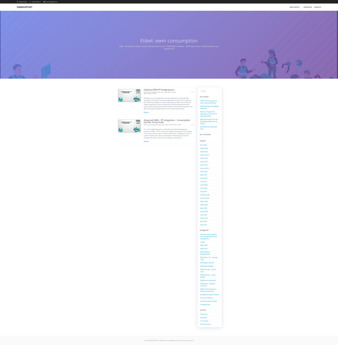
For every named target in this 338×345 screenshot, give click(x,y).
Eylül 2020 (203, 191)
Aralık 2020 (204, 185)
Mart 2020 (203, 208)
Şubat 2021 (204, 178)
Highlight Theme (175, 340)
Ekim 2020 (203, 188)
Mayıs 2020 (204, 201)
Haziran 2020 (204, 198)
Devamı (146, 112)
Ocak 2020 (203, 215)
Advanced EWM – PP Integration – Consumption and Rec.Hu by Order (167, 121)
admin (149, 92)
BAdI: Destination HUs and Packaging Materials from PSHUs (209, 121)
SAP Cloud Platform (206, 298)
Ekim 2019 (203, 221)
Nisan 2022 (204, 158)
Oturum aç (203, 314)
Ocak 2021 (203, 182)
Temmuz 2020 (205, 195)
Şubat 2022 (204, 162)
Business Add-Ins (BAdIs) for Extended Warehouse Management (208, 236)
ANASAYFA (317, 7)
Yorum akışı (204, 321)
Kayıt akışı (203, 318)
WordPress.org (205, 324)
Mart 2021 (203, 175)
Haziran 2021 (204, 168)
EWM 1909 (160, 92)
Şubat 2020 (204, 211)
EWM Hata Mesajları (207, 266)
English (159, 125)
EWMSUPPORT (24, 7)
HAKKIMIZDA (307, 7)
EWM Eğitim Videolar (170, 92)
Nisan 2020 (204, 205)
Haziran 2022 (204, 155)
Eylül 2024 (203, 145)
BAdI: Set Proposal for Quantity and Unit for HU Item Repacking (208, 114)
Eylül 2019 (203, 225)
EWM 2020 (203, 249)
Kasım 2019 (204, 218)
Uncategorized (205, 304)
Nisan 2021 (204, 171)
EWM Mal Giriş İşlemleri (208, 280)
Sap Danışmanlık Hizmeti (208, 301)
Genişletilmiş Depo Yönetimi (209, 295)
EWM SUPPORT (295, 7)
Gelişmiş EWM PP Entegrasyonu (159, 89)
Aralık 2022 (204, 152)
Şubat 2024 (204, 148)
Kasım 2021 (204, 165)
